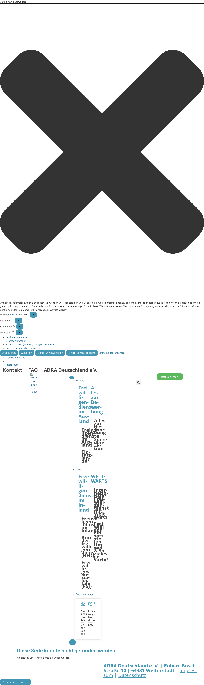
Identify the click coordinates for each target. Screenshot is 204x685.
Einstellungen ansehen (50, 352)
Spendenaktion (96, 443)
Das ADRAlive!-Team (82, 616)
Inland (78, 469)
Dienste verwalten (16, 340)
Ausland (79, 380)
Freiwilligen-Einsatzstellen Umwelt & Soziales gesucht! (96, 541)
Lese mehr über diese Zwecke (23, 348)
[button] (102, 152)
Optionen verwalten (17, 337)
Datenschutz (132, 675)
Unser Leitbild (82, 629)
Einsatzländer (83, 456)
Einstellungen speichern (82, 352)
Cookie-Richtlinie (15, 357)
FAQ (33, 370)
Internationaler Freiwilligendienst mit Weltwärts (96, 503)
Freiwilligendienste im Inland (83, 524)
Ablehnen (26, 352)
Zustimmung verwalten (15, 682)
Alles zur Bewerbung (96, 426)
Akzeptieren (9, 352)
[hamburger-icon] (71, 377)
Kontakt (12, 370)
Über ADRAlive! (84, 594)
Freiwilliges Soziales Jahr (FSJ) (83, 574)
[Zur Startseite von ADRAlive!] (34, 383)
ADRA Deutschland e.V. (71, 370)
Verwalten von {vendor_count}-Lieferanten (30, 344)
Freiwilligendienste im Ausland (83, 437)
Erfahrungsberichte (90, 616)
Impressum (12, 364)
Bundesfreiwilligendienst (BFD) (83, 546)
